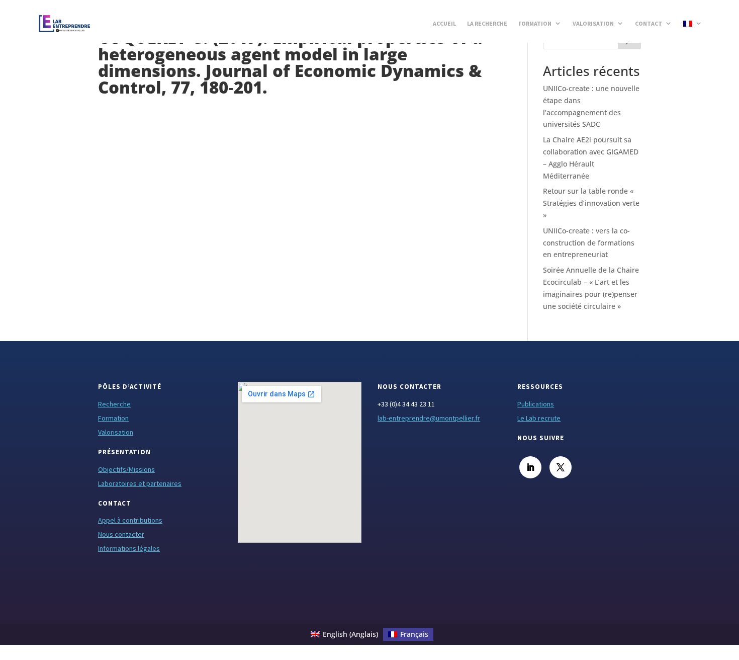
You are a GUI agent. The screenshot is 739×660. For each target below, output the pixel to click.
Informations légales (129, 548)
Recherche (114, 403)
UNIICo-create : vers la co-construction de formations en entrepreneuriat (588, 243)
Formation (534, 23)
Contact (648, 23)
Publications (535, 403)
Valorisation (593, 23)
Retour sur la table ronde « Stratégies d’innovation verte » (591, 203)
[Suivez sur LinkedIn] (530, 467)
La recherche (487, 23)
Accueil (444, 23)
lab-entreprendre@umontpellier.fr (429, 418)
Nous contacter (121, 534)
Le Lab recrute (539, 418)
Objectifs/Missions (126, 469)
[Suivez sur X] (560, 467)
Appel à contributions (130, 520)
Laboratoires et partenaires (139, 483)
